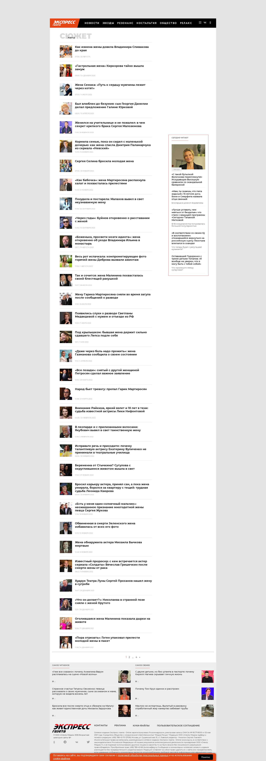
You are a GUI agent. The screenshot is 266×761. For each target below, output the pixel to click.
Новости (92, 23)
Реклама (120, 725)
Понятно (205, 757)
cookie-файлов (61, 758)
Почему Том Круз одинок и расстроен (157, 689)
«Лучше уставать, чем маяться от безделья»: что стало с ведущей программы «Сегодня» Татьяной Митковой (188, 214)
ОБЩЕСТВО (168, 23)
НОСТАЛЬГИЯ (147, 23)
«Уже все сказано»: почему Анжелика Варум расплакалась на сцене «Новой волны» (77, 673)
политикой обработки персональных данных (143, 755)
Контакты (100, 725)
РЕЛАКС (186, 23)
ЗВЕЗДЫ (108, 23)
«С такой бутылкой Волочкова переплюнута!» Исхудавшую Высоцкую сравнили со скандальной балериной (187, 179)
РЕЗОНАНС (125, 23)
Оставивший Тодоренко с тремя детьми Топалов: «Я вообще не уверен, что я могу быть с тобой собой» (187, 260)
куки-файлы (141, 725)
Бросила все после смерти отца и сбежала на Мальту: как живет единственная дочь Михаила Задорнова (83, 707)
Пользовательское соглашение (178, 725)
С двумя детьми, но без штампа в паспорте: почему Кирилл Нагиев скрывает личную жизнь (164, 673)
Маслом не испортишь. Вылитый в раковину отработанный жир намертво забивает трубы (161, 707)
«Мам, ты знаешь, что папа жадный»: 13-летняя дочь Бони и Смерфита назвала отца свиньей (187, 195)
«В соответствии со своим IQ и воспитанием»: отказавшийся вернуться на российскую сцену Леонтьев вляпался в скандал (188, 238)
